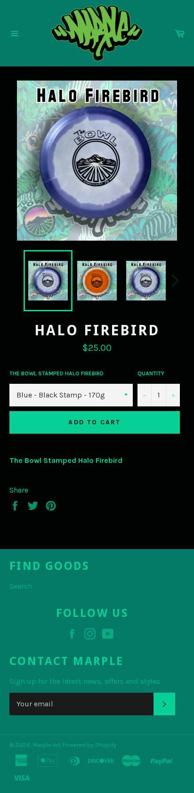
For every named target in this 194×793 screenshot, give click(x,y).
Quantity (150, 373)
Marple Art (46, 744)
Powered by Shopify (89, 744)
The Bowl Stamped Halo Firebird (56, 373)
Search (20, 586)
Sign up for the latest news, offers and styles (84, 681)
